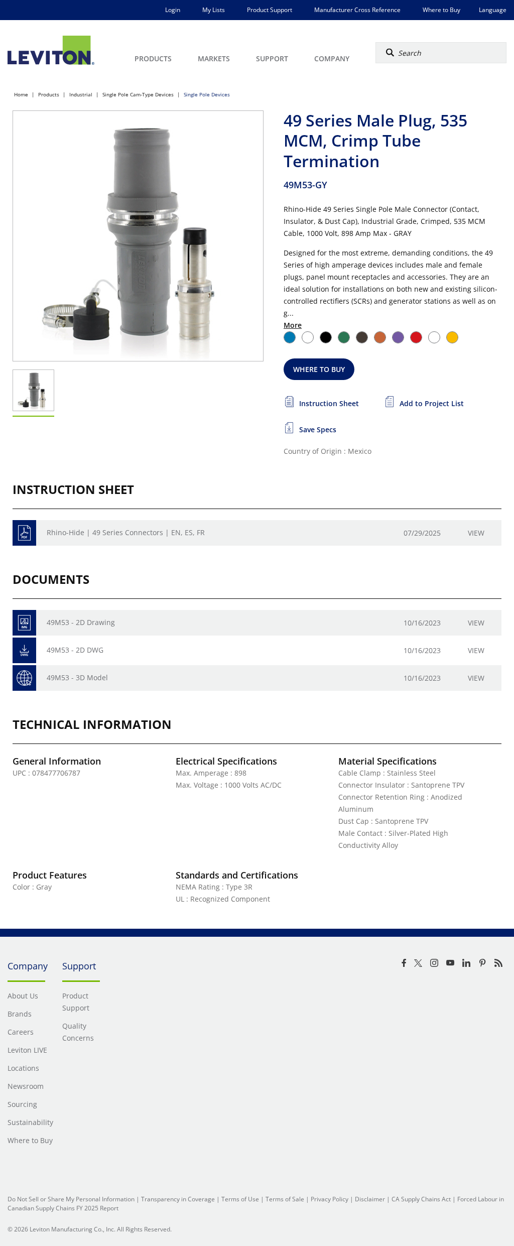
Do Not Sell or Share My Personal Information (71, 1199)
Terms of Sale (285, 1199)
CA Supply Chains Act (421, 1199)
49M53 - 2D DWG (75, 650)
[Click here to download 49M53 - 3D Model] (24, 678)
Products (48, 94)
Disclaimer (370, 1199)
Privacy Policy (329, 1199)
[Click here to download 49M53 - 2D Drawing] (24, 623)
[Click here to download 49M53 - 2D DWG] (24, 650)
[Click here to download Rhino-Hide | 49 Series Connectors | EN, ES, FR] (24, 533)
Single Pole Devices (207, 94)
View (476, 533)
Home (21, 94)
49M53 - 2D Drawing (81, 622)
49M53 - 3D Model (77, 677)
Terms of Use (240, 1199)
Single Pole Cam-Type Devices (138, 94)
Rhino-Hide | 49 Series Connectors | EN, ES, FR (126, 532)
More (293, 325)
